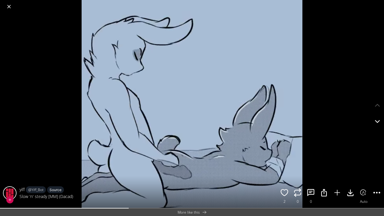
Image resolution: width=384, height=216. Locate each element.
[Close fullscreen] (9, 6)
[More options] (377, 193)
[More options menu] (378, 3)
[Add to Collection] (337, 193)
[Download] (350, 193)
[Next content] (377, 121)
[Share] (324, 193)
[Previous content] (377, 105)
